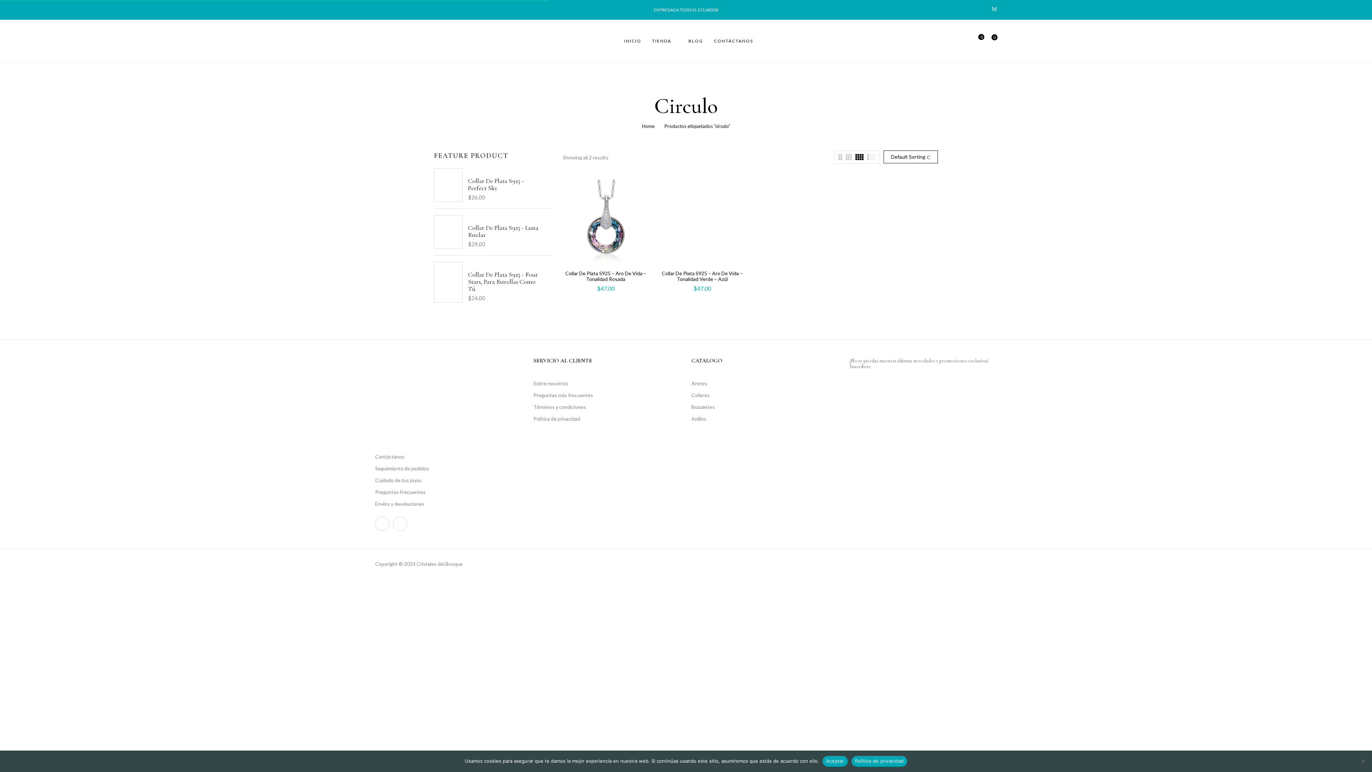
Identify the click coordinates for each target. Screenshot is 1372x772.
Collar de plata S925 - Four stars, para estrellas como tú (503, 282)
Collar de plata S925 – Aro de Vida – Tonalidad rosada (605, 276)
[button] (991, 41)
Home (648, 126)
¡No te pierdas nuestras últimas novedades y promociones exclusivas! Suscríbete (919, 364)
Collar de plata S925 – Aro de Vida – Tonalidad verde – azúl (702, 276)
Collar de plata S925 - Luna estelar (503, 231)
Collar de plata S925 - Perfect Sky (496, 184)
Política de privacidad (879, 761)
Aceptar (835, 761)
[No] (1363, 761)
